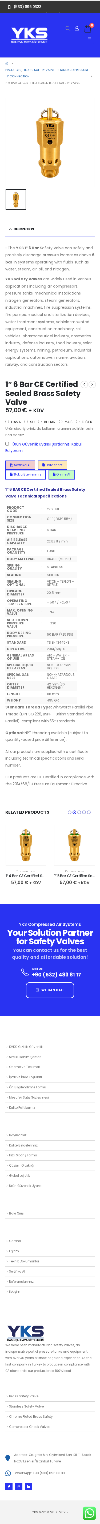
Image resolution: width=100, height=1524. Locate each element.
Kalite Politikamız (22, 1108)
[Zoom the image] (29, 29)
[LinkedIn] (28, 1486)
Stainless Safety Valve (26, 1406)
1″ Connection (26, 871)
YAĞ (68, 422)
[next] (92, 384)
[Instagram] (18, 1486)
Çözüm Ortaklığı (21, 1165)
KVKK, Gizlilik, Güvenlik (26, 1047)
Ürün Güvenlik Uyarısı (25, 1186)
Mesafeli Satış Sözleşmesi (29, 1097)
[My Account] (76, 28)
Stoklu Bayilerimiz (27, 474)
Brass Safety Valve (23, 1396)
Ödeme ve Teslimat (24, 1067)
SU (32, 422)
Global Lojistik (19, 1176)
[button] (68, 28)
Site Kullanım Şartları (25, 1057)
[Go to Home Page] (6, 63)
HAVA (15, 422)
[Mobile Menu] (89, 39)
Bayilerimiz (17, 1135)
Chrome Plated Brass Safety (31, 1416)
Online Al (62, 474)
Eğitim (14, 1251)
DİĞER (86, 422)
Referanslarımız (21, 1282)
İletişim (14, 1291)
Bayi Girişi (16, 1213)
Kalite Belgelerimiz (23, 1145)
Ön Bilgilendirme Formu (27, 1087)
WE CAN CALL (52, 990)
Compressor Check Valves (29, 1427)
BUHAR (49, 422)
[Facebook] (9, 1486)
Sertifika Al (21, 465)
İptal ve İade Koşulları (25, 1077)
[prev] (84, 384)
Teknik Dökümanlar (24, 1261)
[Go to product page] (26, 845)
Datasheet (53, 465)
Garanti (15, 1241)
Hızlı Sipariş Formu (23, 1155)
